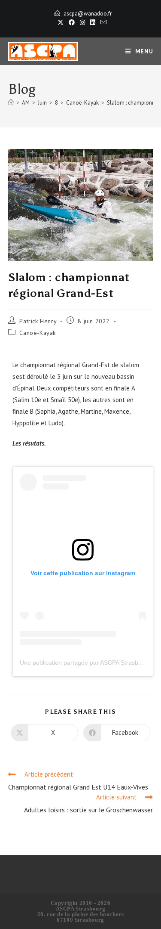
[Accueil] (11, 102)
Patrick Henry (38, 321)
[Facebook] (71, 22)
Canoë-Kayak (37, 333)
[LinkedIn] (93, 22)
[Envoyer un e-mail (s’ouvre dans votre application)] (102, 22)
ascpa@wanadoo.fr (88, 13)
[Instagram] (82, 22)
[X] (60, 22)
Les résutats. (29, 443)
